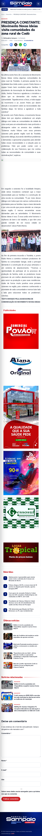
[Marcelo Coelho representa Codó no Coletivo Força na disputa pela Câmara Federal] (7, 665)
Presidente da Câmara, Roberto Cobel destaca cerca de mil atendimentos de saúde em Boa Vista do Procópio (22, 602)
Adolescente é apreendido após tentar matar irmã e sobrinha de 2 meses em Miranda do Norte (22, 578)
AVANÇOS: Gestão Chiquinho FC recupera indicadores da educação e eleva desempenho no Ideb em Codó (27, 708)
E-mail (4, 770)
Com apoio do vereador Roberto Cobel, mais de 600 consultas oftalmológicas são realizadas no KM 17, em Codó (23, 594)
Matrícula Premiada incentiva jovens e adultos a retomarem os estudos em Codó (25, 646)
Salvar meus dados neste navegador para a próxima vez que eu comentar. (20, 793)
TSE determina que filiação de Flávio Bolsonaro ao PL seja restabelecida (21, 610)
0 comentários (28, 40)
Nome (4, 761)
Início (2, 14)
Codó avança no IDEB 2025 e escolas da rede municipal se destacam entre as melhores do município (27, 697)
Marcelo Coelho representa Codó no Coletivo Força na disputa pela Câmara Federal (25, 665)
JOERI (12, 833)
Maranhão (9, 14)
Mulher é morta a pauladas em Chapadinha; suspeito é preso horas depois (25, 626)
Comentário (6, 733)
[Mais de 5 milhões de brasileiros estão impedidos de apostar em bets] (7, 636)
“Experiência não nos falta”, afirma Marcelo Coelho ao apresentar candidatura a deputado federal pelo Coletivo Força (25, 655)
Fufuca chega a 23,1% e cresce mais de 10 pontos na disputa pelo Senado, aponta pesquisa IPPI (23, 586)
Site (2, 780)
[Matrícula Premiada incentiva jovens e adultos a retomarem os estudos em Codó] (7, 646)
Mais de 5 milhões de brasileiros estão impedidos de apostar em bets (25, 636)
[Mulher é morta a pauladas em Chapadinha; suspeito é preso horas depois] (7, 626)
